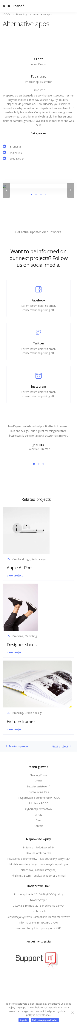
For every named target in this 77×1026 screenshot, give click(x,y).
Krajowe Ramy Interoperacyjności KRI (38, 928)
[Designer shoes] (20, 607)
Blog (38, 820)
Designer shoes (21, 644)
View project (15, 575)
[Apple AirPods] (26, 530)
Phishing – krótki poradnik (38, 847)
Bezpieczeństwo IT (38, 786)
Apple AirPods (20, 567)
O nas (38, 814)
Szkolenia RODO (39, 803)
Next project (60, 746)
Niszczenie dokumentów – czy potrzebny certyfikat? (38, 858)
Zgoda (23, 1019)
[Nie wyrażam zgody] (72, 1012)
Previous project (19, 746)
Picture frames (21, 721)
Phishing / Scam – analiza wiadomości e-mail (38, 875)
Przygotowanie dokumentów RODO (38, 797)
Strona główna (38, 775)
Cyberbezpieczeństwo (38, 809)
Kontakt (38, 826)
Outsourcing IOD (38, 792)
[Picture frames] (37, 684)
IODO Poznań (13, 6)
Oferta (38, 781)
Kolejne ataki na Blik (38, 853)
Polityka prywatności (44, 1019)
